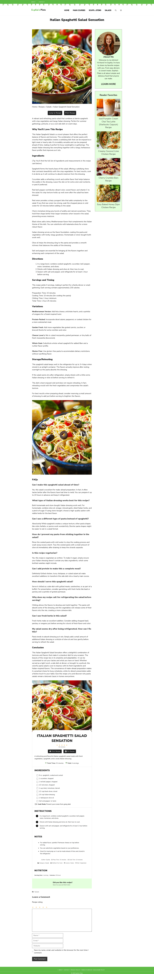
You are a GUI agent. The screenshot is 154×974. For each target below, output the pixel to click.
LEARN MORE (108, 84)
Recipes (42, 107)
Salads (108, 10)
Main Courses (79, 10)
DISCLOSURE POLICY (99, 970)
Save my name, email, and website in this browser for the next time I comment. (61, 951)
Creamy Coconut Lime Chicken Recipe (108, 152)
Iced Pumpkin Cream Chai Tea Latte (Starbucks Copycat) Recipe (108, 123)
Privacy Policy (75, 970)
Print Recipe (70, 113)
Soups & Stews (95, 10)
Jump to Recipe (55, 113)
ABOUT (61, 970)
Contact (66, 970)
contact (42, 2)
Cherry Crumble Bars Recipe (108, 179)
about (33, 2)
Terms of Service (86, 970)
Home (66, 10)
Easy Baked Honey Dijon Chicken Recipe (108, 206)
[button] (115, 10)
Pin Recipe (71, 751)
